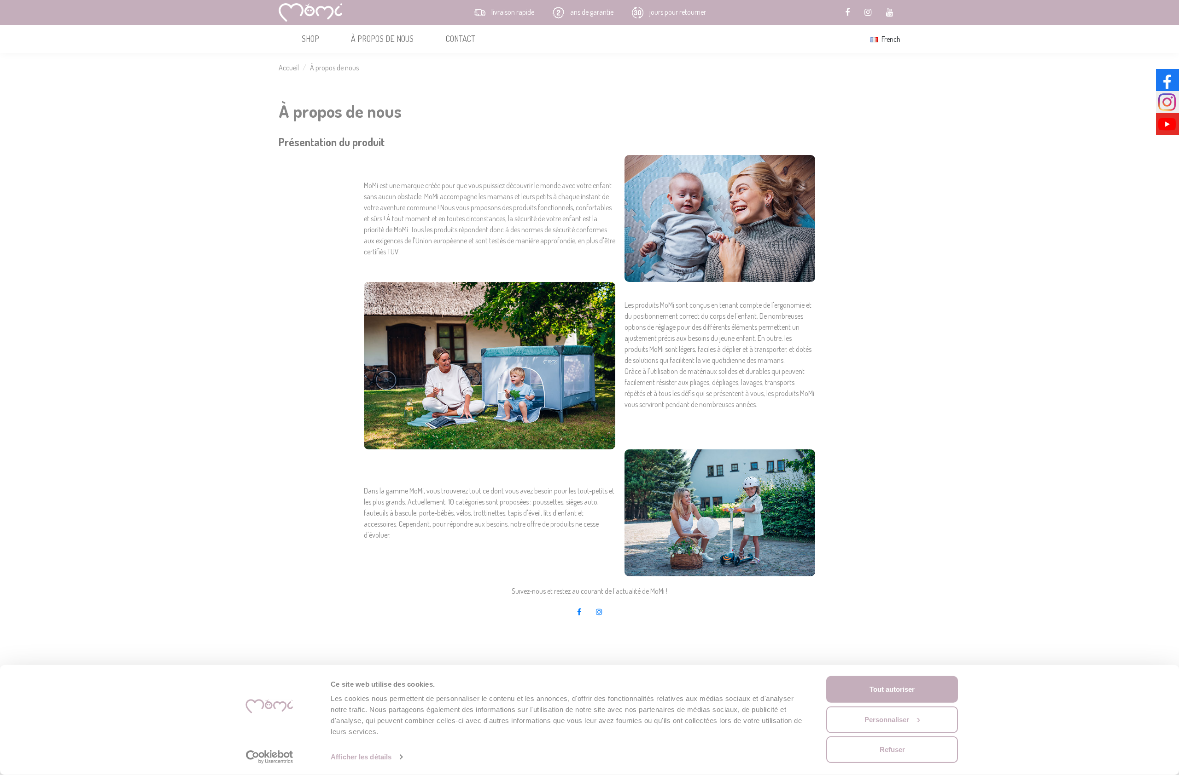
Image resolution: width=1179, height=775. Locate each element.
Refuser (892, 749)
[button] (310, 39)
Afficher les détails (361, 757)
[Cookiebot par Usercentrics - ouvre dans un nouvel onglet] (269, 757)
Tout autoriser (892, 689)
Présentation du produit (332, 142)
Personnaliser (886, 719)
